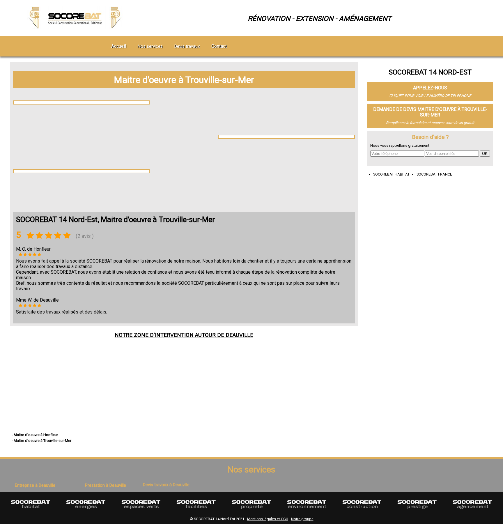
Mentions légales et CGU (267, 519)
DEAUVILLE (239, 335)
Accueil (118, 46)
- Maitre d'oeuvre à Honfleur (35, 435)
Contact (219, 46)
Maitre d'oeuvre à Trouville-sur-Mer (184, 79)
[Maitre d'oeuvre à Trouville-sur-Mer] (76, 27)
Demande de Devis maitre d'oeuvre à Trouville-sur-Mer (430, 112)
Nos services (150, 46)
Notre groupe (302, 519)
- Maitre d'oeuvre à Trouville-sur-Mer (41, 440)
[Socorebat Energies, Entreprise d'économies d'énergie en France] (86, 511)
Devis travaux (187, 46)
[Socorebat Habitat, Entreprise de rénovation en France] (30, 511)
